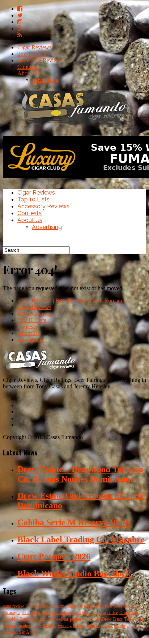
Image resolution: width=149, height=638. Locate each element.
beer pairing (56, 606)
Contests (27, 67)
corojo (119, 625)
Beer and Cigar (127, 606)
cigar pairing (78, 606)
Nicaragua (11, 612)
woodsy (65, 625)
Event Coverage (35, 313)
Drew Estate (112, 619)
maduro (25, 625)
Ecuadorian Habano (89, 612)
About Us (28, 73)
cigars (132, 625)
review (107, 625)
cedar (26, 612)
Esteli (24, 619)
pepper (75, 619)
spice (46, 612)
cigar (36, 612)
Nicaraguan (35, 606)
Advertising (45, 80)
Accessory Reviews (40, 60)
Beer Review (102, 606)
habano (79, 625)
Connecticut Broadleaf (49, 619)
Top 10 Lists (31, 54)
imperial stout (44, 625)
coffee (112, 612)
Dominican (61, 612)
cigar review (13, 606)
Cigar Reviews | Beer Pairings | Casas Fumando (72, 300)
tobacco (93, 625)
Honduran (91, 619)
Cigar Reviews (34, 47)
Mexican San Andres (21, 632)
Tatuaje (130, 619)
